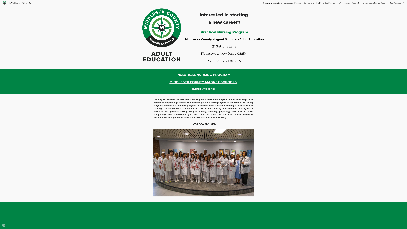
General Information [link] (272, 3)
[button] (404, 3)
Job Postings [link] (395, 3)
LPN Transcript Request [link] (349, 3)
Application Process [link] (292, 3)
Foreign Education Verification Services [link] (374, 3)
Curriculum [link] (309, 3)
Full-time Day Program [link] (326, 3)
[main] (224, 18)
